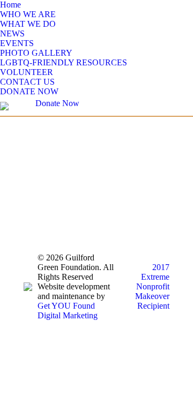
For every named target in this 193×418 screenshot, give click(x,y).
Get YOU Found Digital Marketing (68, 310)
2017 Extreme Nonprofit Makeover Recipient (152, 286)
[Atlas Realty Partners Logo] (96, 182)
